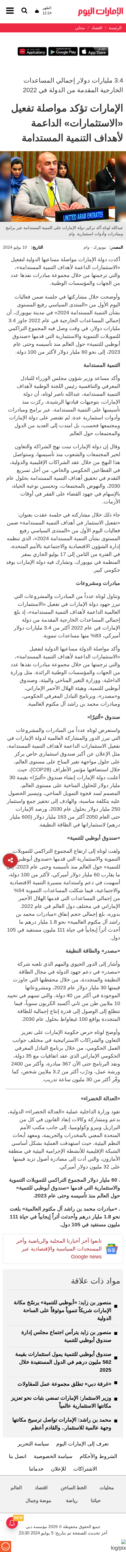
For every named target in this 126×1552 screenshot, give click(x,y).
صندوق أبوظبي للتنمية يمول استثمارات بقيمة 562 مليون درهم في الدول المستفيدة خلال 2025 (63, 1362)
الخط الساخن (73, 1487)
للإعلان (58, 1469)
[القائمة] (24, 11)
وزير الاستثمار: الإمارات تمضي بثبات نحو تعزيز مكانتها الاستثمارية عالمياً (61, 1402)
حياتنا (96, 1500)
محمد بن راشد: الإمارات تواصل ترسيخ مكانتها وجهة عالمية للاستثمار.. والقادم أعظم (61, 1424)
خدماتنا (36, 1469)
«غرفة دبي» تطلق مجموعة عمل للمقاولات (64, 1384)
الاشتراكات (85, 1469)
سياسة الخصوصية (53, 1456)
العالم (16, 1487)
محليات (107, 1487)
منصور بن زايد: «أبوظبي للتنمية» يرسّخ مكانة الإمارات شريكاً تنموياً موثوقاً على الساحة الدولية (62, 1310)
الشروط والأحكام (98, 1456)
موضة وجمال (38, 1500)
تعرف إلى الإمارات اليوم (82, 1444)
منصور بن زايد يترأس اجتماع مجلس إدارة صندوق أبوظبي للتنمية (66, 1336)
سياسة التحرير (33, 1444)
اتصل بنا (17, 1456)
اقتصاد (41, 1487)
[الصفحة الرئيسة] (100, 9)
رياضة (72, 1500)
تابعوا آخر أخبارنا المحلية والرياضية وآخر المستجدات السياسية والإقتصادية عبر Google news (59, 1249)
